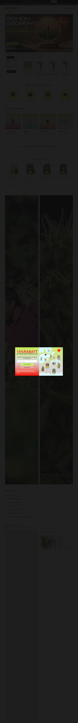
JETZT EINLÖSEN (27, 364)
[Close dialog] (61, 349)
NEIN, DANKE (27, 367)
